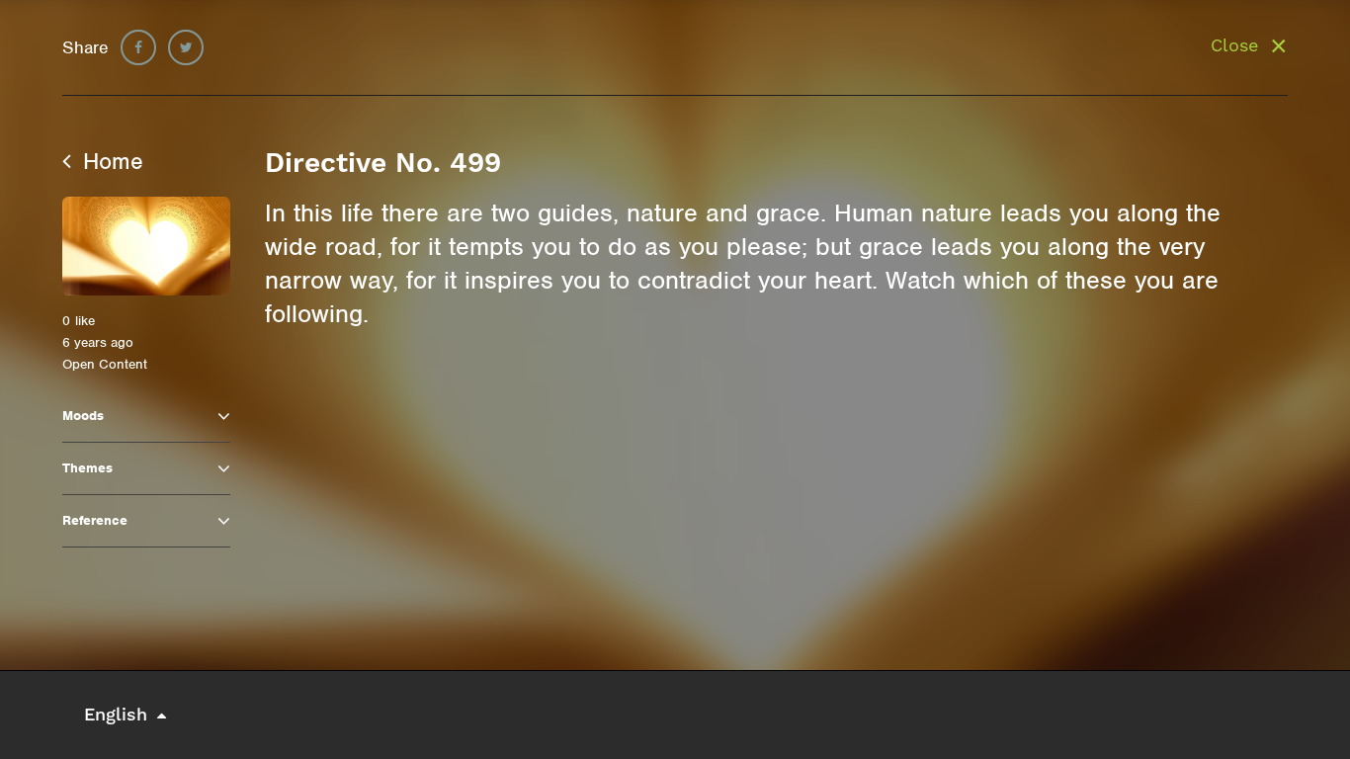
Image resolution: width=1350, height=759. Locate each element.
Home (109, 161)
